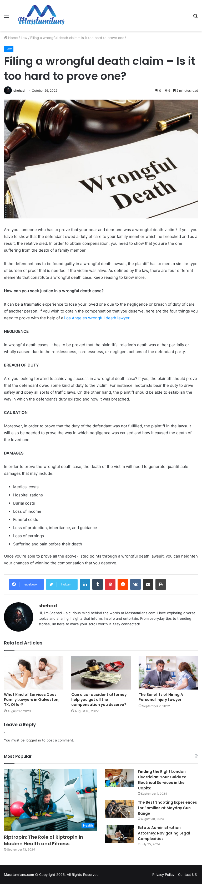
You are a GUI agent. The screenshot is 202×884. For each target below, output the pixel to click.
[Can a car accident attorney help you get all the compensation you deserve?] (101, 672)
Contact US (187, 874)
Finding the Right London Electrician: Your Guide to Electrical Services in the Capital (162, 780)
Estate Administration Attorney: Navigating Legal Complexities (164, 833)
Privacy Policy (163, 874)
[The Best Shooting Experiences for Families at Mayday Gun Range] (119, 809)
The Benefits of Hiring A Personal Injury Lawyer (161, 697)
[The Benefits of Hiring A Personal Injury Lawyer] (168, 672)
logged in (33, 740)
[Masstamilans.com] (41, 15)
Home (12, 38)
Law (24, 38)
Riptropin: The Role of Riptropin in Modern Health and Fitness (43, 840)
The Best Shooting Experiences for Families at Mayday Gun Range (167, 808)
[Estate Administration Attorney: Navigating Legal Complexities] (119, 834)
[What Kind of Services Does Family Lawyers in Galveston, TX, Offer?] (33, 672)
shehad (19, 90)
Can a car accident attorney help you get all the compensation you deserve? (99, 699)
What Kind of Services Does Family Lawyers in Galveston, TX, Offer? (31, 699)
